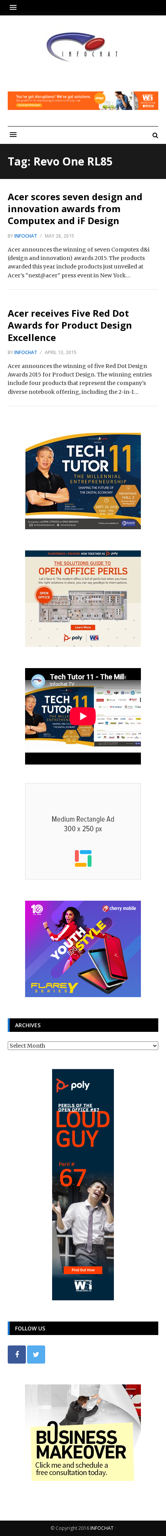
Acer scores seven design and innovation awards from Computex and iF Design (75, 208)
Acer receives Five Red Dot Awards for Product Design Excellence (70, 325)
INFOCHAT (101, 1528)
